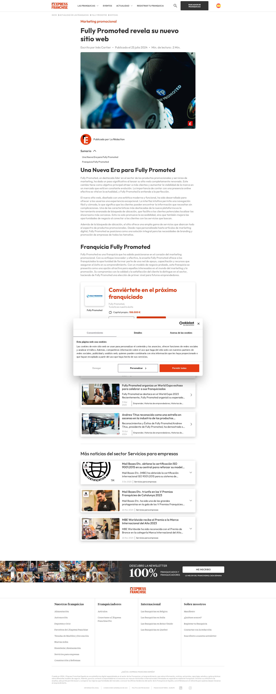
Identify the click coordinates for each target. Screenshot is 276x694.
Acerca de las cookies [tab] (181, 333)
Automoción (61, 618)
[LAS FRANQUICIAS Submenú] (98, 6)
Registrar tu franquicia (195, 624)
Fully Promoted (89, 178)
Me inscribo (203, 569)
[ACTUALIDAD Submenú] (132, 6)
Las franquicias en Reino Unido (157, 624)
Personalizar (136, 368)
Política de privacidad (140, 688)
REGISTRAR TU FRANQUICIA (150, 5)
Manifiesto (189, 612)
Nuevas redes (61, 642)
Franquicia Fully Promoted (95, 161)
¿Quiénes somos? (193, 618)
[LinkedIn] (180, 688)
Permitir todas (179, 368)
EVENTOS (107, 5)
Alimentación (61, 612)
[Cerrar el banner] (199, 324)
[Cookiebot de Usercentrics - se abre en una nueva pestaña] (181, 324)
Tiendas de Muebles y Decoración (71, 636)
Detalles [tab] (138, 333)
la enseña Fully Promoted (153, 257)
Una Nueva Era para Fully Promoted (100, 157)
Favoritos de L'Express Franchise (71, 630)
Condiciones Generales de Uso (115, 688)
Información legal (91, 688)
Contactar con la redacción (198, 630)
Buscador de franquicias (194, 6)
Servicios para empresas (66, 654)
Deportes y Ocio (62, 624)
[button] (175, 5)
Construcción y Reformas (67, 661)
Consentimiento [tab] (95, 333)
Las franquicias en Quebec (154, 630)
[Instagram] (190, 688)
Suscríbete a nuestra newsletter (200, 636)
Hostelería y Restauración (67, 648)
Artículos (102, 612)
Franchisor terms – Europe (164, 688)
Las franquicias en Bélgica (154, 612)
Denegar (96, 368)
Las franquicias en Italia (153, 618)
